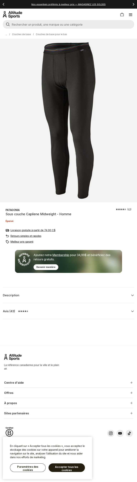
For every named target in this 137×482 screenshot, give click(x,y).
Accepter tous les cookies (66, 468)
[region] (47, 458)
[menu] (130, 14)
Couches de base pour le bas (51, 34)
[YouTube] (120, 433)
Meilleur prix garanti (22, 241)
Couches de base (21, 34)
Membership (60, 255)
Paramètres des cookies (27, 468)
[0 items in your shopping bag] (122, 14)
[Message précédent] (3, 4)
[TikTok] (129, 433)
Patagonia (13, 209)
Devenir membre (45, 267)
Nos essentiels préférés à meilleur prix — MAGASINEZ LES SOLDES (68, 4)
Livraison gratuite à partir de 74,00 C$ (33, 230)
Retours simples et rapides (26, 235)
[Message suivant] (133, 4)
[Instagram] (110, 433)
